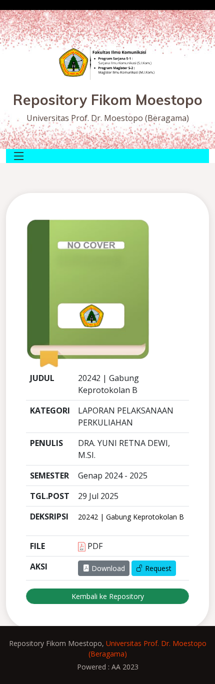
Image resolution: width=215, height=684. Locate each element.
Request (157, 568)
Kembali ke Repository (108, 596)
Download (107, 568)
